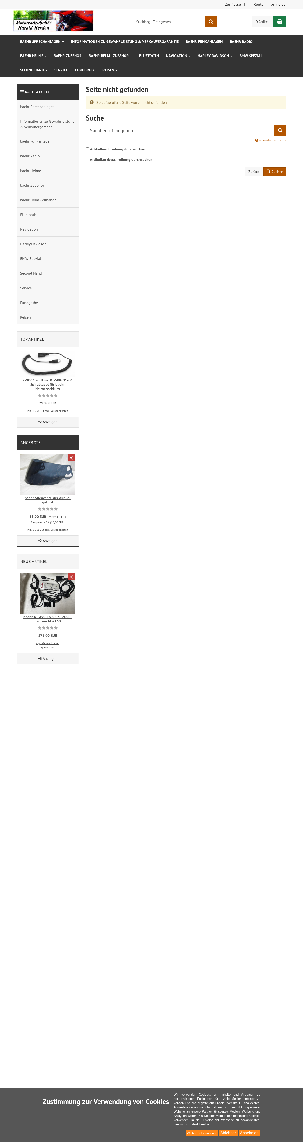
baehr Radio (241, 41)
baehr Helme (32, 55)
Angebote (30, 442)
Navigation (177, 55)
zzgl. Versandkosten (56, 410)
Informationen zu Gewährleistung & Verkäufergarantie (125, 41)
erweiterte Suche (272, 140)
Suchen (276, 171)
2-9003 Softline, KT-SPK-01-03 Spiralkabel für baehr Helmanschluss (47, 384)
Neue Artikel (33, 561)
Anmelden (279, 4)
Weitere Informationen (202, 1133)
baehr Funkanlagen (204, 41)
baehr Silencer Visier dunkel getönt (48, 500)
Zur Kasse (233, 4)
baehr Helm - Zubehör (109, 55)
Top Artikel (32, 339)
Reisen (108, 70)
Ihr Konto (255, 4)
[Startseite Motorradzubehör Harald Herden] (53, 20)
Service (61, 70)
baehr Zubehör (68, 55)
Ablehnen (228, 1133)
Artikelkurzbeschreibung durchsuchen (121, 159)
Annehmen (249, 1133)
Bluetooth (149, 55)
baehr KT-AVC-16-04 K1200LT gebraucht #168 (47, 619)
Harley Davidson (214, 55)
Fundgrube (85, 70)
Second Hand (32, 70)
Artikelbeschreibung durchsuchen (117, 149)
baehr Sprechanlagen (41, 41)
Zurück (253, 171)
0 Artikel (262, 21)
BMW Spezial (251, 55)
